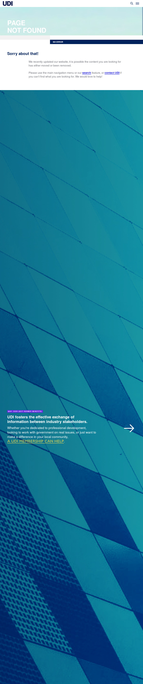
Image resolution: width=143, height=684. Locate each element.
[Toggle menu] (137, 3)
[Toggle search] (132, 3)
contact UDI (112, 72)
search (86, 72)
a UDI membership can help (35, 441)
